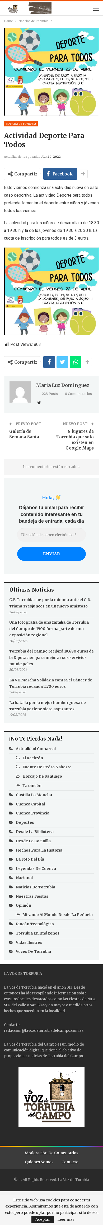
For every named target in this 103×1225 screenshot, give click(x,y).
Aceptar (42, 1219)
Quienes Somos (39, 1162)
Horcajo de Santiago (42, 776)
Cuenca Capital (30, 804)
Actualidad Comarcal (36, 748)
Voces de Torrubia (33, 951)
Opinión (23, 905)
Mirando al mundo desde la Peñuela (57, 914)
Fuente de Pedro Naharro (47, 767)
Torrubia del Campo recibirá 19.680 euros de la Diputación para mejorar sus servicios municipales (51, 657)
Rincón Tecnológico (35, 924)
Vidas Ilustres (29, 942)
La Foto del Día (30, 859)
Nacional (24, 877)
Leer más (65, 1219)
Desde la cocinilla (33, 841)
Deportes (25, 822)
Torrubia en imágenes (37, 933)
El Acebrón (32, 758)
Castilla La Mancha (34, 794)
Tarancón (31, 785)
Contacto (70, 1162)
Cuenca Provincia (32, 813)
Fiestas (75, 999)
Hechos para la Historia (39, 850)
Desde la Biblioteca (35, 831)
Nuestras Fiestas (32, 896)
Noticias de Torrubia (21, 123)
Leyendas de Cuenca (36, 868)
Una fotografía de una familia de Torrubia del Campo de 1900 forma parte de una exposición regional (49, 628)
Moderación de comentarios (51, 1153)
